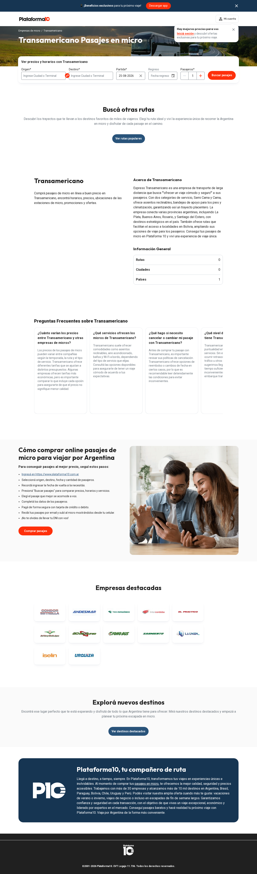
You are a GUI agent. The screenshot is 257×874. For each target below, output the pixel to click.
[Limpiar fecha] (141, 76)
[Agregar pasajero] (200, 76)
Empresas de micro (29, 30)
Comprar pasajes (35, 531)
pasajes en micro (147, 784)
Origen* (26, 69)
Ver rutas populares (128, 138)
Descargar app (158, 5)
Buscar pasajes (222, 75)
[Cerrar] (233, 29)
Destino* (74, 69)
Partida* (121, 69)
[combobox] (43, 76)
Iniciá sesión (185, 33)
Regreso (153, 69)
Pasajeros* (188, 69)
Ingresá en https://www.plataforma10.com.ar (50, 474)
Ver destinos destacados (128, 731)
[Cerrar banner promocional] (236, 5)
